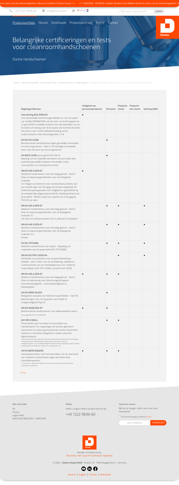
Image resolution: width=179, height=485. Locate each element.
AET (80, 455)
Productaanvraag (81, 23)
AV (14, 408)
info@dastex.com (57, 11)
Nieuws (43, 23)
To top (23, 372)
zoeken (159, 11)
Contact (113, 23)
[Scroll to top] (173, 479)
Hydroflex (108, 455)
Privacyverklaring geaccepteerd (133, 417)
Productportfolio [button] (24, 23)
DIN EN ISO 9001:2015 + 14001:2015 (29, 418)
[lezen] (148, 417)
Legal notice (18, 415)
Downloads (58, 23)
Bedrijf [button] (100, 23)
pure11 (86, 455)
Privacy (16, 412)
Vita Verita (71, 455)
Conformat (96, 455)
